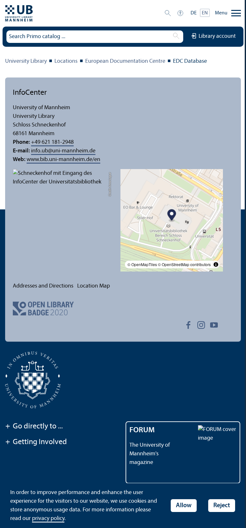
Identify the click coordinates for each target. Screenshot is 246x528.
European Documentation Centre (125, 61)
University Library (26, 61)
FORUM (142, 430)
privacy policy (48, 519)
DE (194, 13)
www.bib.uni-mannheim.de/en (63, 160)
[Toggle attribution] (216, 264)
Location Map (93, 286)
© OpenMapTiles (142, 264)
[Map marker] (172, 216)
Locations (66, 61)
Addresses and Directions (43, 286)
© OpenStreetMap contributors (184, 264)
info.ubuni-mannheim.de (63, 151)
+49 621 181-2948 (52, 142)
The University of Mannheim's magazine (149, 454)
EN (205, 13)
